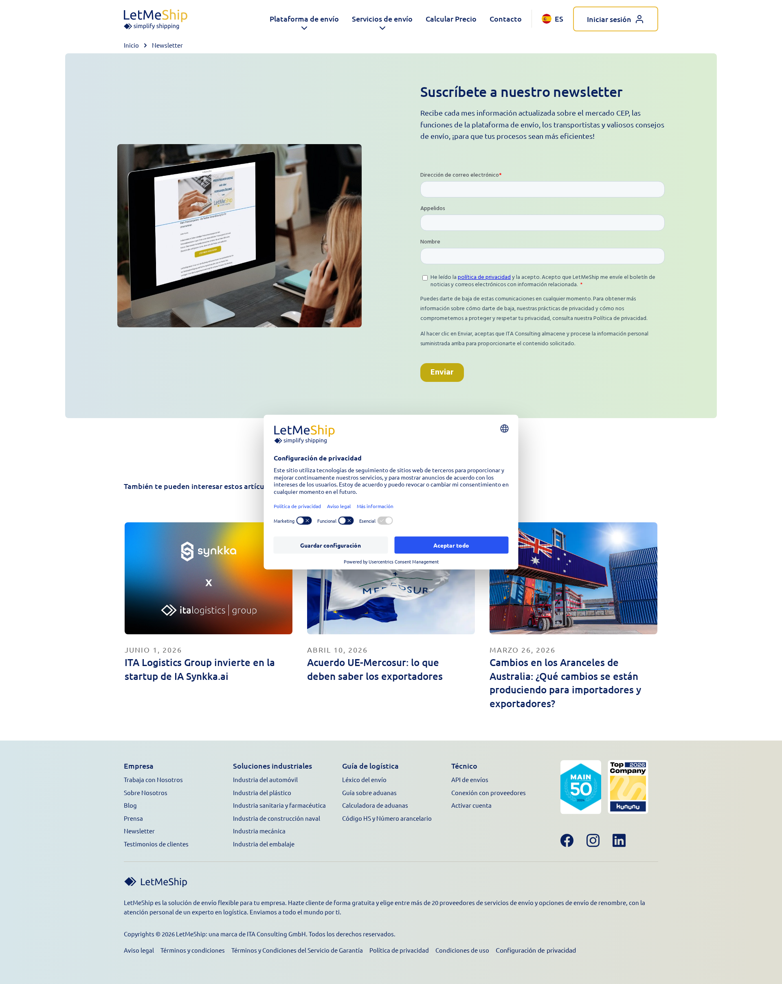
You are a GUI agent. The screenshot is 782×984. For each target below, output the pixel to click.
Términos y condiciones (192, 950)
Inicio (131, 45)
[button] (304, 19)
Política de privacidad (399, 950)
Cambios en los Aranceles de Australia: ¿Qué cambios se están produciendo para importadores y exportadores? (565, 683)
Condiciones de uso (462, 950)
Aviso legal (139, 950)
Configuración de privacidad (536, 950)
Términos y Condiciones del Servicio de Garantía (297, 950)
